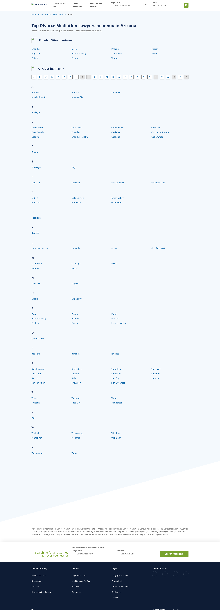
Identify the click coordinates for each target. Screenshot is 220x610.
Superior (155, 373)
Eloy (74, 167)
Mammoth (37, 263)
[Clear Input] (141, 5)
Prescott (115, 318)
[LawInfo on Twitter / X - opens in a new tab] (165, 573)
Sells (74, 378)
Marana (35, 268)
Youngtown (37, 453)
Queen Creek (38, 338)
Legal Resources (77, 5)
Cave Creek (77, 127)
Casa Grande (38, 132)
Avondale (115, 92)
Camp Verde (37, 127)
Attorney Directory (44, 14)
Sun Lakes (156, 369)
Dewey (35, 152)
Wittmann (116, 438)
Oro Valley (76, 299)
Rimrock (76, 354)
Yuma (154, 53)
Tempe (114, 58)
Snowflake (116, 369)
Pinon (114, 314)
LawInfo (75, 568)
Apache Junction (39, 97)
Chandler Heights (80, 137)
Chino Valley (117, 127)
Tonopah (76, 398)
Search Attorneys (174, 553)
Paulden (35, 323)
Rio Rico (115, 354)
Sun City (115, 378)
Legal (114, 568)
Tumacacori (117, 403)
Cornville (155, 127)
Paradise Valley (79, 53)
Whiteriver (37, 438)
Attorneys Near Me (62, 5)
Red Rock (36, 354)
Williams (76, 438)
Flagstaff (36, 53)
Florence (76, 182)
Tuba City (76, 403)
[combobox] (127, 5)
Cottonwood (157, 137)
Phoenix (115, 49)
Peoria (75, 58)
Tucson (154, 49)
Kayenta (35, 233)
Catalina (35, 137)
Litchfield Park (158, 248)
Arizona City (77, 97)
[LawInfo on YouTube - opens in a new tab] (175, 573)
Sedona (75, 373)
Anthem (35, 92)
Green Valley (117, 198)
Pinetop (75, 323)
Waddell (35, 433)
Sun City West (118, 383)
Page (34, 314)
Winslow (115, 433)
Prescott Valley (118, 323)
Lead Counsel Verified (96, 5)
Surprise (155, 378)
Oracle (35, 299)
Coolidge (115, 137)
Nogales (76, 283)
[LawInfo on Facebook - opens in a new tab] (154, 573)
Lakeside (76, 248)
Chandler (36, 49)
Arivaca (75, 92)
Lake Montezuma (40, 248)
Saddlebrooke (38, 369)
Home (34, 14)
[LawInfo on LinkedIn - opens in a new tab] (185, 573)
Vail (33, 418)
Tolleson (36, 403)
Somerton (116, 373)
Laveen (114, 248)
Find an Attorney (39, 568)
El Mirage (36, 167)
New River (36, 283)
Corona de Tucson (160, 132)
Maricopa (76, 263)
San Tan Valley (38, 383)
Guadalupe (116, 202)
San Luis (36, 378)
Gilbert (35, 58)
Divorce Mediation (59, 14)
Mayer (74, 268)
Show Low (76, 383)
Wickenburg (77, 433)
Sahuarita (36, 373)
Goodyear (76, 202)
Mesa (74, 49)
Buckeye (36, 112)
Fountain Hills (158, 182)
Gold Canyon (78, 198)
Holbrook (36, 218)
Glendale (36, 202)
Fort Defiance (117, 182)
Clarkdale (115, 132)
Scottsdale (116, 53)
